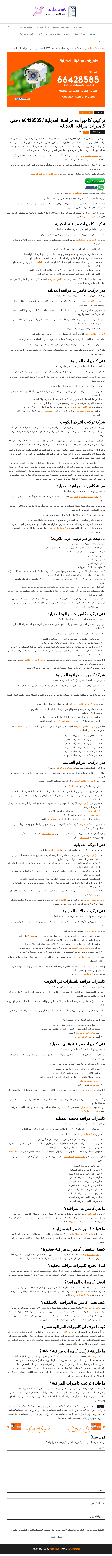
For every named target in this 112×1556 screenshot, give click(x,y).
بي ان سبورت (42, 27)
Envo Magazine (74, 1549)
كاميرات (24, 203)
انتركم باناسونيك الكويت (94, 900)
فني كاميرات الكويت (60, 528)
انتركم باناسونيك (53, 850)
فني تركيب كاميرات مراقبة (54, 1410)
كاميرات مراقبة (27, 33)
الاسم (102, 1489)
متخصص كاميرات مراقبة (69, 1418)
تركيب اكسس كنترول (90, 1081)
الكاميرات (37, 262)
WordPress (54, 1549)
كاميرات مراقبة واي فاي (93, 1418)
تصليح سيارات (26, 27)
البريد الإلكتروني (97, 1503)
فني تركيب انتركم (65, 767)
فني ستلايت (94, 815)
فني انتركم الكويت (77, 886)
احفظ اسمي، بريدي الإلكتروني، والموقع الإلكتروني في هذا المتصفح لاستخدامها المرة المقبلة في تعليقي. (57, 1530)
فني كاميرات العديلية (18, 1410)
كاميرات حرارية (89, 216)
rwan (81, 132)
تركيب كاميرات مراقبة (35, 660)
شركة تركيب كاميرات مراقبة (82, 704)
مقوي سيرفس (86, 411)
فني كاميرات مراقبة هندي (79, 407)
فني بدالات (31, 936)
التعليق (101, 1447)
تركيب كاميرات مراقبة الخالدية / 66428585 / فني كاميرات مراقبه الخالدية (78, 1429)
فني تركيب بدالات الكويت (88, 957)
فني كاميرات (93, 301)
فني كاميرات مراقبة (57, 279)
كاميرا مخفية (15, 1151)
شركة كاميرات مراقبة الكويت (83, 496)
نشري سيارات (53, 819)
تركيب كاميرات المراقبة (68, 1406)
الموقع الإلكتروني (97, 1516)
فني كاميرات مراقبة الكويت (88, 240)
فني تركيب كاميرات (62, 721)
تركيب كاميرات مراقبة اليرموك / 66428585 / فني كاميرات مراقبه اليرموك (37, 1429)
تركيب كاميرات (49, 833)
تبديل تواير (77, 27)
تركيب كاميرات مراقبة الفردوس (45, 174)
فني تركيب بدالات (93, 931)
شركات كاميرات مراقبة (84, 726)
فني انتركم (72, 786)
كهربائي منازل (79, 33)
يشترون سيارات (53, 33)
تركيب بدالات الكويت (81, 948)
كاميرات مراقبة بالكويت (84, 781)
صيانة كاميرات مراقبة (86, 1033)
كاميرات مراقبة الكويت (74, 1156)
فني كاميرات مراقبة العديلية (91, 1414)
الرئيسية (101, 48)
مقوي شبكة (48, 411)
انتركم (92, 33)
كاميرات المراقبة (24, 726)
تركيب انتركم (83, 803)
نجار (40, 33)
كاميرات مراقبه (73, 310)
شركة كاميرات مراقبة (91, 155)
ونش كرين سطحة (61, 27)
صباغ (66, 33)
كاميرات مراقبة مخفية (95, 334)
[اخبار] (8, 27)
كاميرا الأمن (87, 974)
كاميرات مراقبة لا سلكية (41, 1414)
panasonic (61, 900)
